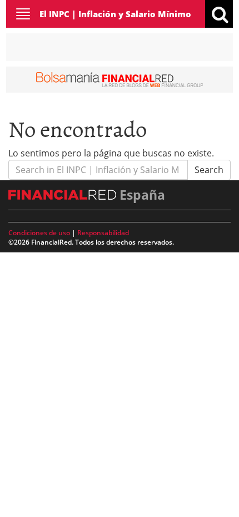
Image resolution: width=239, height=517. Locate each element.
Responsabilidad (103, 232)
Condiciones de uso (39, 232)
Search (209, 170)
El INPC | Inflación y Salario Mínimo (115, 13)
